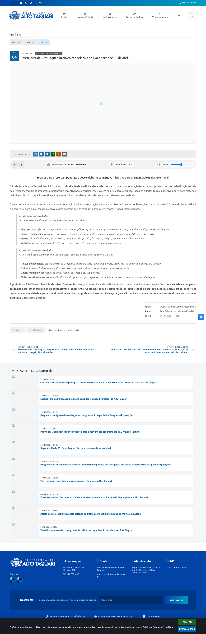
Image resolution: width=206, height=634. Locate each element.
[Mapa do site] (36, 3)
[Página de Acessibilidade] (41, 3)
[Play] (14, 164)
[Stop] (21, 164)
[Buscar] (191, 16)
